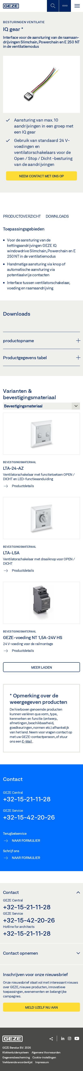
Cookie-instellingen (44, 1057)
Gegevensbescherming (16, 1057)
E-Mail (27, 741)
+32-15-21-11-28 (26, 799)
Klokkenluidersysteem (15, 1052)
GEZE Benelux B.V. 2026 (16, 1047)
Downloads (57, 216)
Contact (11, 892)
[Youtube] (77, 1038)
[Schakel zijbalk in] (53, 6)
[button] (51, 1039)
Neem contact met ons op (41, 176)
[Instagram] (69, 1038)
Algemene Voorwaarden (46, 1052)
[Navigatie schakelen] (77, 6)
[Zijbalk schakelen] (65, 6)
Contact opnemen (20, 953)
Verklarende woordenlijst (17, 1062)
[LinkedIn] (63, 1038)
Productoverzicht (22, 216)
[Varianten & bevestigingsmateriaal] (41, 407)
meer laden (41, 667)
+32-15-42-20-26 (29, 817)
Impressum (42, 1062)
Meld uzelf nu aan (41, 1007)
